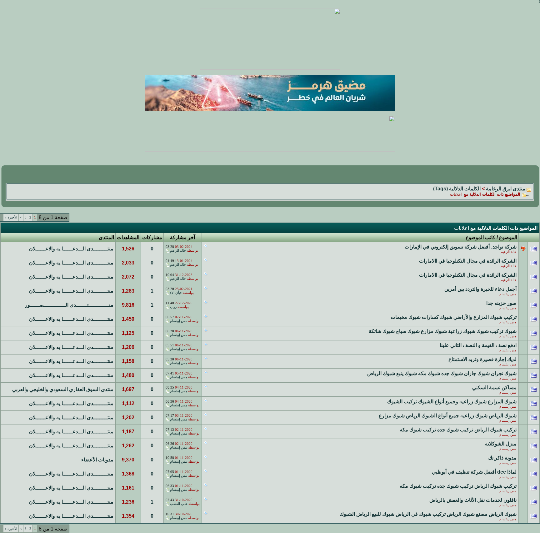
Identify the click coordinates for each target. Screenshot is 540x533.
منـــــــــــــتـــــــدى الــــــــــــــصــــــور (69, 305)
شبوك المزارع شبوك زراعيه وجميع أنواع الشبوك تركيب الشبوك (452, 401)
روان (173, 307)
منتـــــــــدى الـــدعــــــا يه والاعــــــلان (71, 248)
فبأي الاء (176, 292)
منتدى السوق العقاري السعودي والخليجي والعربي (62, 389)
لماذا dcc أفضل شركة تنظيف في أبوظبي (474, 472)
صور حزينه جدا (501, 303)
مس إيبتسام (508, 294)
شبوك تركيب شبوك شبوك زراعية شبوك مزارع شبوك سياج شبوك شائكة (443, 331)
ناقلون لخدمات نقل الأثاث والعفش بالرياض (473, 500)
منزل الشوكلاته (501, 443)
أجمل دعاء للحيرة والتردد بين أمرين (480, 289)
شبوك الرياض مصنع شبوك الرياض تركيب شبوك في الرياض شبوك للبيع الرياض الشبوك (428, 514)
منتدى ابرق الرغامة (505, 188)
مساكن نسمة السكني (494, 387)
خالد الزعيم (509, 252)
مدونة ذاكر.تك (502, 457)
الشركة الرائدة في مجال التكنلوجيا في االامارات (468, 261)
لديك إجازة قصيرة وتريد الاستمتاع (482, 359)
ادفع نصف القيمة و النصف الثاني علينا (478, 345)
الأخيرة (11, 217)
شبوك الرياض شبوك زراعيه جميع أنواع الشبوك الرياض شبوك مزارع (448, 415)
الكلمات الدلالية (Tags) (457, 188)
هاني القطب (179, 503)
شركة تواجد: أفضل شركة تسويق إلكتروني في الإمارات (461, 246)
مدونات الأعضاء (97, 459)
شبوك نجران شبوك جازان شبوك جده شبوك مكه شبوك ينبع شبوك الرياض (442, 373)
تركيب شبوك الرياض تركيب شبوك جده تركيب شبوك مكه (458, 429)
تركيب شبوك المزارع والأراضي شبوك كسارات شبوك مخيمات (454, 317)
